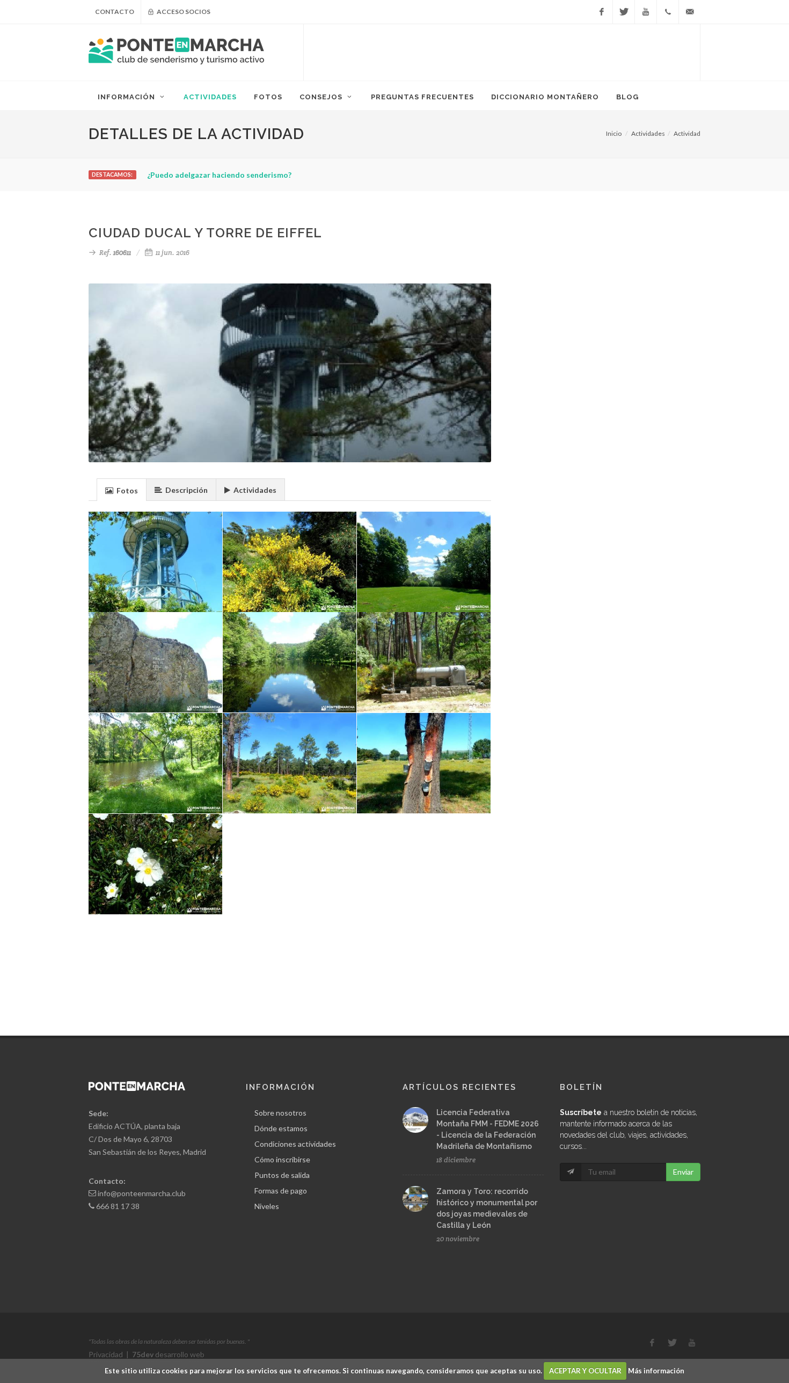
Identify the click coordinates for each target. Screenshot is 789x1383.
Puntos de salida (282, 1175)
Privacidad (106, 1354)
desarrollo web (168, 1354)
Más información (656, 1370)
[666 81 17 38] (667, 12)
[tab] (122, 489)
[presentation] (121, 490)
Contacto (114, 12)
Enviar (683, 1171)
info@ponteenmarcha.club (142, 1193)
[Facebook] (601, 12)
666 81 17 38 (118, 1206)
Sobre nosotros (280, 1112)
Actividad (687, 133)
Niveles (266, 1206)
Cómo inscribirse (282, 1159)
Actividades (648, 133)
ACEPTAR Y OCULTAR (585, 1370)
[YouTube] (645, 12)
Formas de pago (280, 1190)
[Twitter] (623, 12)
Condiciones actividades (295, 1143)
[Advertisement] (501, 51)
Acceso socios (183, 12)
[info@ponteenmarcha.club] (689, 12)
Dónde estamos (281, 1128)
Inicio (614, 133)
